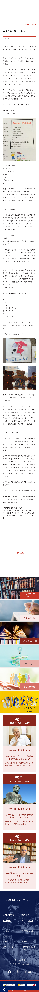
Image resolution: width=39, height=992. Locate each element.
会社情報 (25, 942)
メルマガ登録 (27, 920)
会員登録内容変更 (27, 931)
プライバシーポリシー (10, 947)
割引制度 (7, 920)
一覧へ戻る (19, 553)
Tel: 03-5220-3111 (19, 959)
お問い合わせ (8, 914)
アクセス (6, 931)
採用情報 (6, 942)
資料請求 (25, 914)
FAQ (23, 936)
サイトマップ (7, 936)
